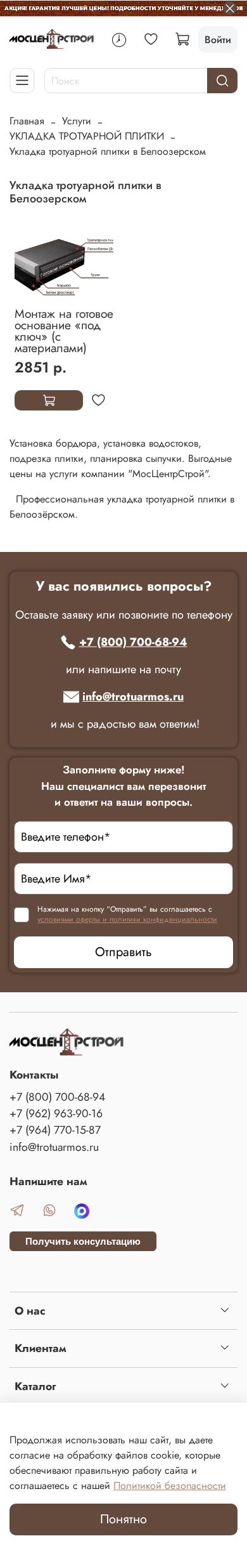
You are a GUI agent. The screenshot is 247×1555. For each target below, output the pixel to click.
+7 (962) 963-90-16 (56, 1113)
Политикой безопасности (169, 1485)
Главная (27, 121)
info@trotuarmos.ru (133, 696)
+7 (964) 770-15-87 (55, 1130)
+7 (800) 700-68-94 (133, 642)
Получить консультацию (83, 1241)
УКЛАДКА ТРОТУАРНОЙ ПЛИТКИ (87, 136)
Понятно (123, 1519)
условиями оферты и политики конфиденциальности (127, 919)
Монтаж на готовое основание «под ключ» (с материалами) (64, 331)
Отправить (123, 952)
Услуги (76, 121)
